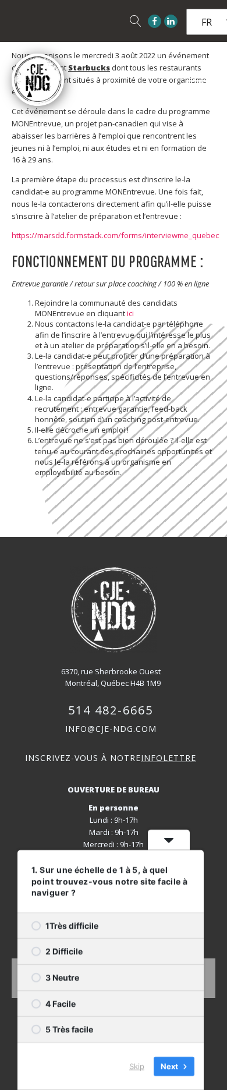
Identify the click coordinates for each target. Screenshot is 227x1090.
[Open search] (135, 21)
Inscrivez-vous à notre (110, 757)
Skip (136, 1066)
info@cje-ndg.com (111, 728)
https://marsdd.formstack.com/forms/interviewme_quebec (115, 235)
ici (130, 313)
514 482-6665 (110, 710)
